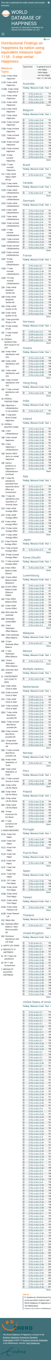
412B (3, 894)
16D (3, 380)
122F (3, 259)
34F (2, 821)
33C (3, 778)
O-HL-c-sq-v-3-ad (36, 1156)
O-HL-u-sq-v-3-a (36, 625)
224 (2, 599)
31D (3, 706)
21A (3, 508)
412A (3, 887)
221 (2, 568)
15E (2, 326)
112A (3, 122)
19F (2, 478)
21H (3, 535)
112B (3, 129)
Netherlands (31, 686)
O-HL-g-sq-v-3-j (35, 94)
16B (3, 361)
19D (3, 453)
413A (3, 907)
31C (3, 699)
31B (3, 692)
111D (3, 102)
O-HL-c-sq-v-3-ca (36, 1267)
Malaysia (28, 633)
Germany (29, 321)
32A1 (3, 712)
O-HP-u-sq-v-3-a (36, 331)
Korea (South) (32, 557)
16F (2, 389)
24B (3, 619)
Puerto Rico (30, 853)
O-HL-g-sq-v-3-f (36, 268)
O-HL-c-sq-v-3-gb (36, 889)
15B (3, 313)
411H (3, 880)
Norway (27, 753)
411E (3, 861)
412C (3, 900)
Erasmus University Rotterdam (35, 1340)
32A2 (3, 722)
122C (3, 239)
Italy (25, 476)
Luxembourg (31, 575)
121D (3, 203)
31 (2, 676)
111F (3, 115)
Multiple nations (33, 669)
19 (2, 424)
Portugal (28, 829)
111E (3, 109)
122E (3, 252)
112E (3, 148)
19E (2, 463)
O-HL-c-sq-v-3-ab (36, 358)
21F (2, 521)
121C (3, 197)
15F (2, 333)
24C (3, 625)
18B (3, 415)
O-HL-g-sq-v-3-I (35, 1012)
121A (3, 183)
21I (2, 541)
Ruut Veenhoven (33, 1343)
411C (3, 847)
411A (3, 834)
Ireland (27, 418)
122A (3, 223)
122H (3, 278)
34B (3, 792)
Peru (26, 771)
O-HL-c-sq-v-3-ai (36, 120)
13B (3, 297)
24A (3, 612)
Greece (27, 348)
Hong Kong (30, 383)
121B (3, 190)
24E (2, 641)
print (48, 39)
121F (3, 216)
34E (2, 811)
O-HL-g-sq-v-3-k (36, 1230)
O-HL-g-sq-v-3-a (36, 1018)
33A (3, 759)
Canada (28, 182)
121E (3, 210)
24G (3, 660)
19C (3, 444)
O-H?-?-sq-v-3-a (36, 96)
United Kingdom (33, 933)
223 (2, 587)
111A (3, 76)
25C (3, 670)
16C (3, 370)
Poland (27, 791)
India (26, 400)
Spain (26, 871)
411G (3, 874)
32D (3, 750)
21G (3, 528)
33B (3, 769)
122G (3, 268)
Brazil (26, 165)
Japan (27, 539)
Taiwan (27, 897)
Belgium (28, 110)
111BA (4, 89)
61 (2, 956)
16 (2, 339)
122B (3, 230)
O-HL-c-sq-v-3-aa (36, 102)
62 (2, 963)
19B (3, 437)
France (27, 255)
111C (3, 95)
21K (3, 554)
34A (3, 785)
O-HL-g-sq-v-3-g (36, 1032)
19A (3, 431)
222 (2, 577)
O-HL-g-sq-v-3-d (36, 99)
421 (2, 924)
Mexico (27, 651)
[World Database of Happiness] (5, 19)
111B (3, 82)
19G (3, 496)
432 (2, 936)
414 (2, 920)
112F (3, 155)
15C (3, 319)
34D (3, 805)
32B (3, 731)
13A (3, 287)
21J (2, 548)
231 (2, 605)
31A (3, 686)
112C (3, 135)
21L (2, 561)
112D (3, 142)
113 (2, 174)
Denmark (29, 200)
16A (3, 351)
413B (3, 913)
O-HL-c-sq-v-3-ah (36, 393)
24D (3, 635)
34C (3, 798)
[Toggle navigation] (3, 34)
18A (3, 405)
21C (3, 515)
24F (2, 651)
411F (3, 867)
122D (3, 246)
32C (3, 741)
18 (2, 399)
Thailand (28, 915)
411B (3, 841)
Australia (28, 83)
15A (3, 306)
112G (3, 164)
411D (3, 854)
